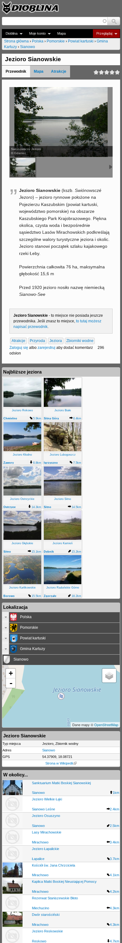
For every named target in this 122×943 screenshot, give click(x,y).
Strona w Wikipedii (59, 763)
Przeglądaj (102, 34)
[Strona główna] (30, 7)
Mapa (61, 33)
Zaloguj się (18, 347)
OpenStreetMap (106, 724)
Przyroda (37, 341)
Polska (37, 41)
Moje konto (35, 34)
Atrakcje (58, 71)
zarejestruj (46, 347)
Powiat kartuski (81, 41)
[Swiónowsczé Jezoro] (22, 167)
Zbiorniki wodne (80, 341)
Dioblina (10, 34)
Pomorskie (56, 41)
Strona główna (16, 41)
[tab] (61, 617)
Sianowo (27, 47)
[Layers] (109, 675)
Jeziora (55, 341)
